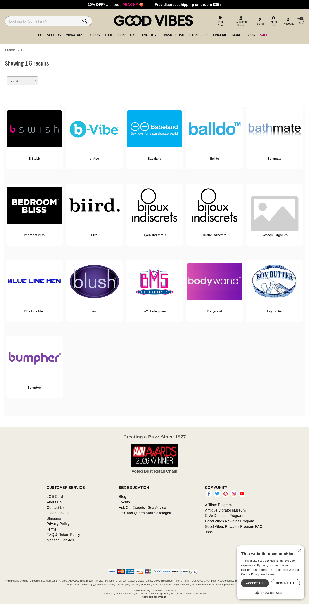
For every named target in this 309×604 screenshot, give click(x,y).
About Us (54, 502)
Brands (10, 50)
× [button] (299, 550)
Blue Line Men (34, 311)
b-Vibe (94, 158)
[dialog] (270, 572)
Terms (51, 529)
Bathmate (274, 158)
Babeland (154, 158)
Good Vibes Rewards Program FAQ (233, 526)
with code (116, 4)
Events (124, 502)
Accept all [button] (255, 583)
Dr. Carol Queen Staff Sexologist (145, 513)
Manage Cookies (60, 540)
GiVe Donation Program (224, 515)
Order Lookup (58, 513)
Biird (94, 235)
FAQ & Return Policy (63, 534)
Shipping (54, 518)
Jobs (209, 532)
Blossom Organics (274, 235)
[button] (270, 592)
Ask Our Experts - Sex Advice (142, 507)
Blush (94, 311)
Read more (267, 574)
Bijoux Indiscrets (154, 235)
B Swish (34, 158)
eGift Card (55, 496)
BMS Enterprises (154, 311)
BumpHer (34, 388)
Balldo (214, 158)
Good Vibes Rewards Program (229, 521)
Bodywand (214, 311)
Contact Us (55, 507)
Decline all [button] (285, 583)
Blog (122, 496)
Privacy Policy (58, 523)
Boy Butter (274, 311)
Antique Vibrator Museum (225, 510)
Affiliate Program (218, 504)
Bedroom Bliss (34, 235)
